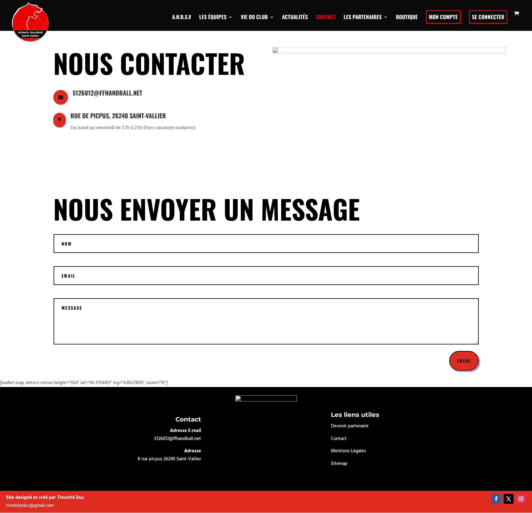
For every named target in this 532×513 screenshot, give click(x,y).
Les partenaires (363, 17)
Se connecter (488, 17)
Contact (326, 17)
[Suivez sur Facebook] (496, 499)
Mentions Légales (348, 451)
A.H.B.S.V (181, 17)
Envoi (464, 360)
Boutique (407, 17)
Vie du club (254, 17)
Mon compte (443, 17)
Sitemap (339, 463)
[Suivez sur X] (509, 499)
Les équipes (213, 17)
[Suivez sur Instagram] (521, 499)
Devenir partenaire (350, 426)
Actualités (295, 17)
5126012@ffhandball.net (177, 438)
